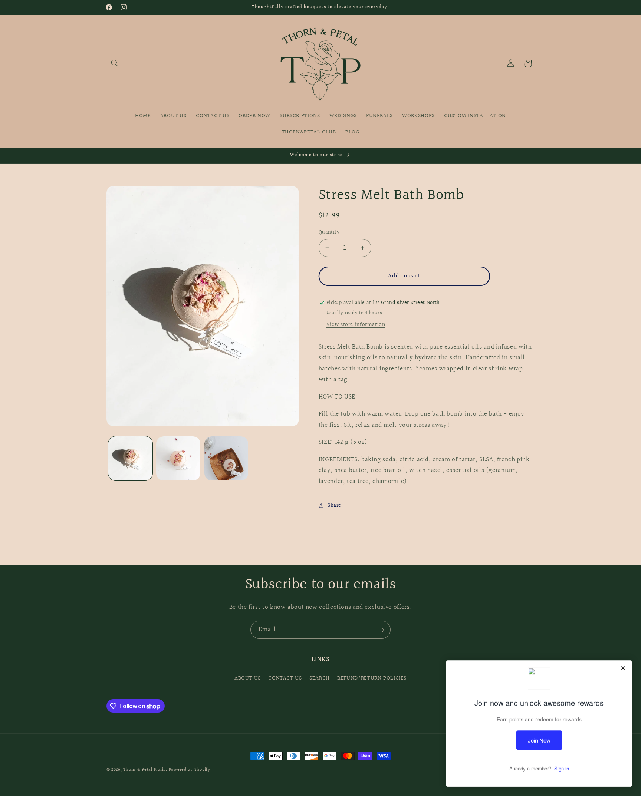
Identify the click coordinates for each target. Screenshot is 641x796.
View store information (355, 324)
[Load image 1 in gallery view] (130, 458)
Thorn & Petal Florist (145, 769)
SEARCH (319, 678)
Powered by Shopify (189, 769)
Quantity (329, 232)
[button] (115, 63)
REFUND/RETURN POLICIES (372, 678)
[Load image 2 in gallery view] (178, 458)
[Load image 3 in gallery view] (226, 458)
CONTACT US (285, 678)
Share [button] (334, 505)
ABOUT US (247, 678)
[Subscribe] (381, 630)
